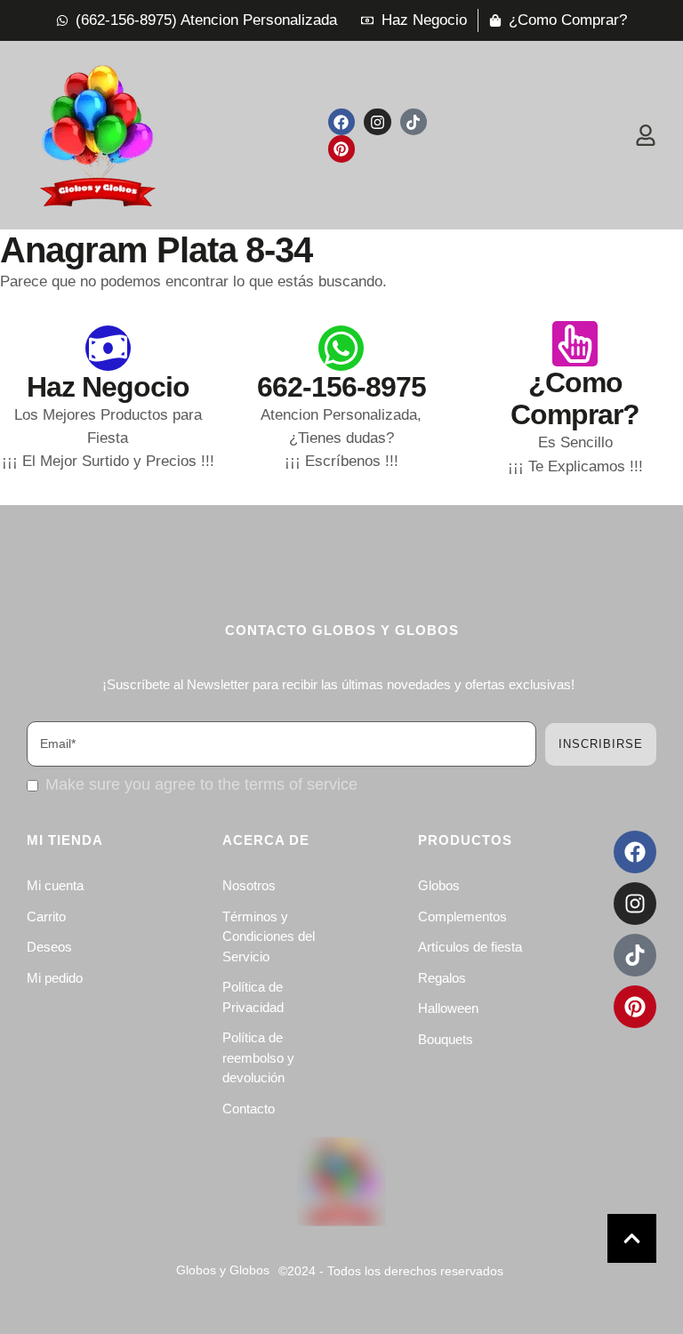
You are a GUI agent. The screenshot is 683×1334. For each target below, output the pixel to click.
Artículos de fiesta (470, 946)
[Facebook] (342, 122)
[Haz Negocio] (108, 348)
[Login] (645, 135)
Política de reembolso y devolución (258, 1057)
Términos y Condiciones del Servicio (268, 936)
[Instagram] (377, 122)
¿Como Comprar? (574, 398)
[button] (631, 1238)
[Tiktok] (414, 122)
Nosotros (249, 885)
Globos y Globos (222, 1270)
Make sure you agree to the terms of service (201, 784)
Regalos (442, 977)
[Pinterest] (342, 149)
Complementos (462, 916)
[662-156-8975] (341, 348)
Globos (439, 885)
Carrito (46, 916)
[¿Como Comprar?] (575, 343)
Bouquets (445, 1039)
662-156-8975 (341, 387)
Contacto (248, 1108)
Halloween (448, 1008)
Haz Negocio (108, 387)
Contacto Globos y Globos (342, 630)
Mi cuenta (55, 885)
